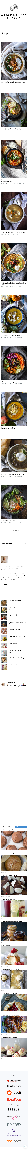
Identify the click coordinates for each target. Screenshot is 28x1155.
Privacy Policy (14, 1151)
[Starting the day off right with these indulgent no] (14, 742)
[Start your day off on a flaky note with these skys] (14, 787)
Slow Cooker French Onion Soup (11, 129)
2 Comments (20, 183)
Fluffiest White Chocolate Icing (10, 1037)
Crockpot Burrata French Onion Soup (13, 474)
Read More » (6, 584)
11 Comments (19, 337)
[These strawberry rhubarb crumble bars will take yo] (14, 711)
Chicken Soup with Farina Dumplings (13, 232)
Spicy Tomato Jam (14, 615)
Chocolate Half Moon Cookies (10, 875)
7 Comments (19, 84)
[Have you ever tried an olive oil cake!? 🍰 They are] (14, 817)
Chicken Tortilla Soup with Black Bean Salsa (13, 284)
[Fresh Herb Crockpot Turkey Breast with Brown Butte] (14, 696)
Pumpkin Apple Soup (8, 428)
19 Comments (19, 131)
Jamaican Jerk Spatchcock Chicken (11, 1015)
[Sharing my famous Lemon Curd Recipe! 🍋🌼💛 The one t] (14, 802)
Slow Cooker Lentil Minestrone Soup (13, 82)
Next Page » (16, 530)
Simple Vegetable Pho (8, 521)
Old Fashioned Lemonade (16, 665)
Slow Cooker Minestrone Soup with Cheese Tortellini (12, 180)
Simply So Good (14, 16)
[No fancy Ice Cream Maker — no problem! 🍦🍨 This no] (14, 757)
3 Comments (18, 522)
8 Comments (19, 476)
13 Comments (19, 234)
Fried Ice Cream (13, 643)
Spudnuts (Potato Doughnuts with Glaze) (12, 921)
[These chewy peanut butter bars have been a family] (14, 772)
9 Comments (20, 430)
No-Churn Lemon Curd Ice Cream (11, 969)
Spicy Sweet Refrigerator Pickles (17, 636)
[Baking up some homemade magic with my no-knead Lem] (14, 726)
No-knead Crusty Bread (15, 600)
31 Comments (20, 286)
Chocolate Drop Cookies (15, 629)
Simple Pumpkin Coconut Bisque (11, 335)
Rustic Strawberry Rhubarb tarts (10, 993)
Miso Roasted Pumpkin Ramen (11, 382)
